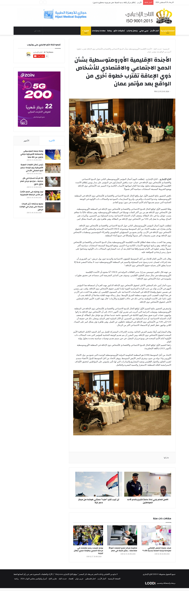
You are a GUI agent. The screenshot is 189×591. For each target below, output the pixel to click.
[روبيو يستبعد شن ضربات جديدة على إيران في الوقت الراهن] (52, 207)
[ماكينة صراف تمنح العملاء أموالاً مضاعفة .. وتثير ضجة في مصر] (122, 535)
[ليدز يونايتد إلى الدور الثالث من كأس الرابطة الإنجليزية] (52, 195)
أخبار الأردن (154, 30)
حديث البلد (158, 49)
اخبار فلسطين (90, 579)
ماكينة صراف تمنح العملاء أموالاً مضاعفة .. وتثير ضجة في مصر (123, 549)
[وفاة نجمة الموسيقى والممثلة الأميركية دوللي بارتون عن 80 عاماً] (52, 155)
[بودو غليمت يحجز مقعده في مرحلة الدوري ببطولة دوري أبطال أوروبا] (88, 535)
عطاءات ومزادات (99, 30)
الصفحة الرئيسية (168, 30)
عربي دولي (143, 30)
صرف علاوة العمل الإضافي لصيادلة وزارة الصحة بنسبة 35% (156, 549)
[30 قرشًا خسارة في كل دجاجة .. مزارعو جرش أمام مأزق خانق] (52, 182)
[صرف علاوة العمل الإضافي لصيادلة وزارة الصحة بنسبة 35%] (156, 535)
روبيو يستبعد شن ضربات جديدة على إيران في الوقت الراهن (31, 207)
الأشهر (26, 140)
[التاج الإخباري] (149, 15)
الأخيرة (52, 140)
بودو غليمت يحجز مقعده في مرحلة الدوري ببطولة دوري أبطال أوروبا (88, 550)
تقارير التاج (53, 579)
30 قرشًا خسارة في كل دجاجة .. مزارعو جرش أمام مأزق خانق (31, 181)
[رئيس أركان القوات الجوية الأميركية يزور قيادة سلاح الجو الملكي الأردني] (52, 168)
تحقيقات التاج (119, 30)
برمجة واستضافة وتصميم (165, 583)
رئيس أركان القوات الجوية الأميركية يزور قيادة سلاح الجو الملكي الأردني (31, 167)
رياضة (109, 30)
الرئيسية (166, 49)
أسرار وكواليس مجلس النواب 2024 (33, 579)
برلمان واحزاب (132, 30)
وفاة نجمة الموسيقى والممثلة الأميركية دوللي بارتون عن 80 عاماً (31, 154)
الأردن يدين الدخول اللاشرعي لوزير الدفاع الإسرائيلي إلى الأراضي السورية (114, 2)
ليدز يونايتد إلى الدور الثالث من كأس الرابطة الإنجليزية (31, 193)
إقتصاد (70, 579)
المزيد (86, 30)
